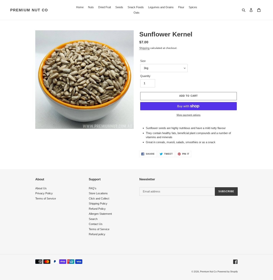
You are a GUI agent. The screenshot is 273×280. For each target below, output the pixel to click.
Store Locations (98, 193)
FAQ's (92, 188)
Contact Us (96, 224)
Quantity (145, 76)
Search (93, 219)
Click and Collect (99, 198)
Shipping (144, 47)
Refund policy (97, 234)
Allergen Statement (100, 213)
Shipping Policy (98, 203)
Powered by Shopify (227, 271)
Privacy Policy (44, 193)
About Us (41, 188)
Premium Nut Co (29, 10)
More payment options (189, 115)
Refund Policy (97, 208)
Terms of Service (45, 198)
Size (143, 60)
